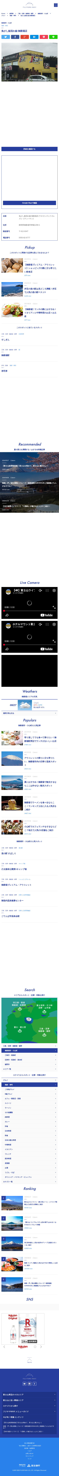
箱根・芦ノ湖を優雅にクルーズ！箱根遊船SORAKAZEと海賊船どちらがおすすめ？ (28, 1427)
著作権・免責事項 (29, 1448)
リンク (30, 1458)
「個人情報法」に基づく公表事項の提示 (29, 1445)
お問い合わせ (29, 1453)
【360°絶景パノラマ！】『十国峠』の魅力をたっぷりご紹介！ (23, 1431)
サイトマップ (29, 1456)
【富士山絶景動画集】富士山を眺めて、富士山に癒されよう (22, 1422)
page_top (29, 1360)
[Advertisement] (29, 114)
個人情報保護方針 (29, 1443)
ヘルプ (30, 1451)
